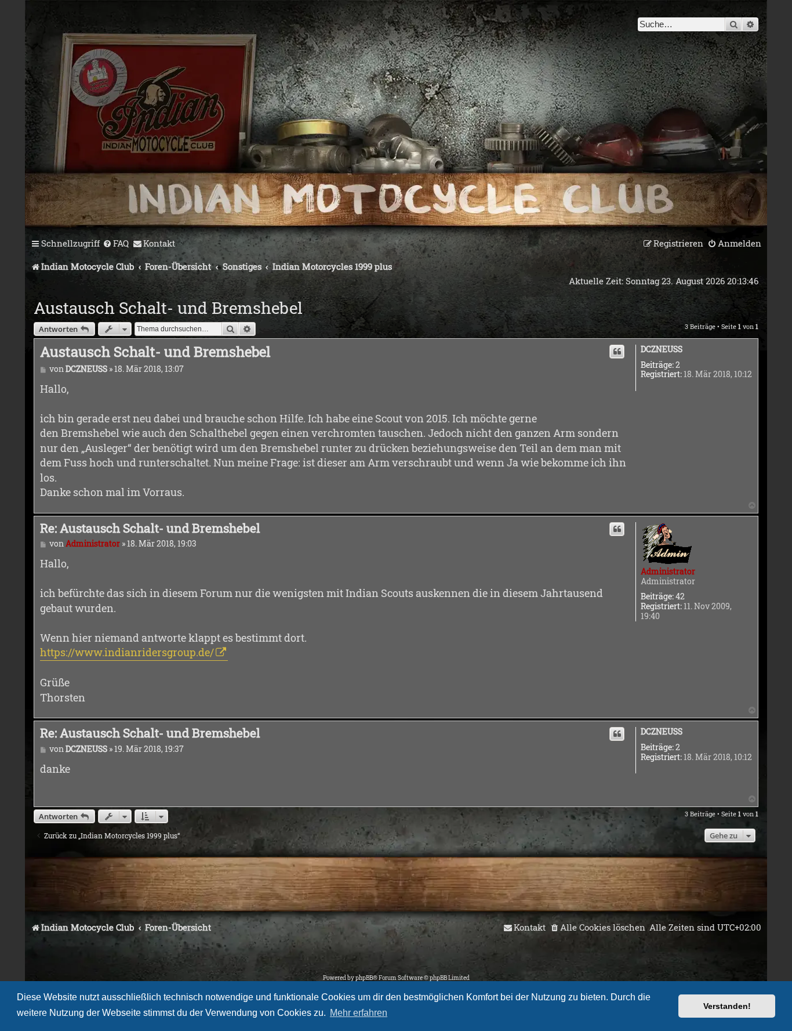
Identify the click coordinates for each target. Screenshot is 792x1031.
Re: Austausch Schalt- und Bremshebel (150, 528)
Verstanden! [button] (727, 1006)
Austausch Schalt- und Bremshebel (168, 308)
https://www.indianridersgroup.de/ (127, 652)
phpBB (364, 978)
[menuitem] (116, 244)
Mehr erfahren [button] (358, 1013)
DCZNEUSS (661, 349)
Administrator (668, 571)
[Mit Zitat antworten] (616, 352)
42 (680, 597)
